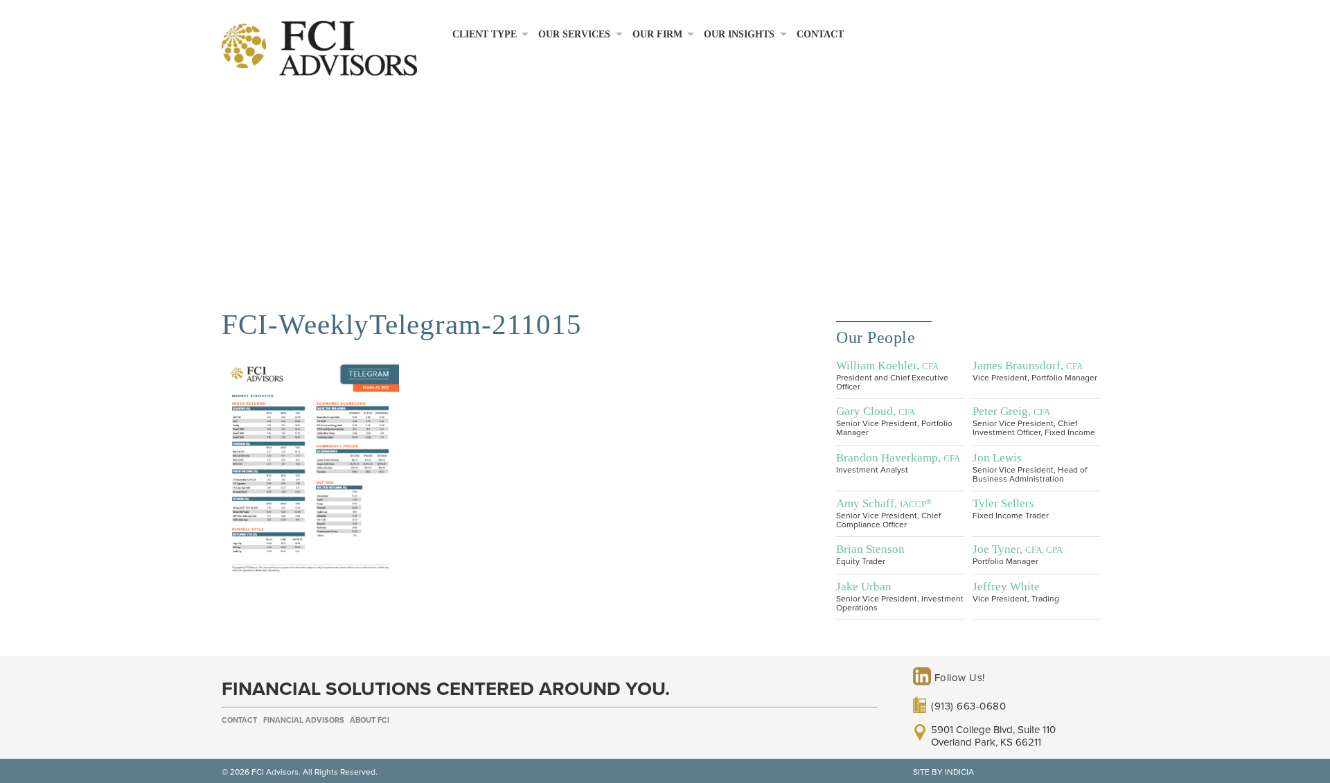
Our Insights (739, 34)
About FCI (369, 720)
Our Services (574, 34)
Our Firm (657, 34)
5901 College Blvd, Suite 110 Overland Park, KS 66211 (993, 735)
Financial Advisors (303, 720)
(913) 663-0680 (968, 706)
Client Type (484, 34)
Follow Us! (958, 677)
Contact (820, 34)
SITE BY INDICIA (943, 772)
